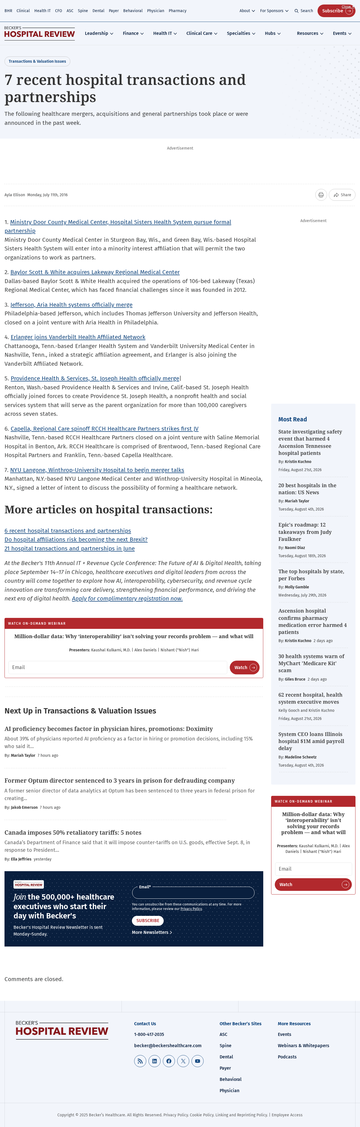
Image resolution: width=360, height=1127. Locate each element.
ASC (70, 10)
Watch (241, 667)
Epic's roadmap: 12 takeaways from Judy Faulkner (305, 531)
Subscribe (332, 10)
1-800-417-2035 (149, 1034)
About (245, 10)
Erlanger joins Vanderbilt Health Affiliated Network (78, 337)
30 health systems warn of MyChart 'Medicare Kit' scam (311, 663)
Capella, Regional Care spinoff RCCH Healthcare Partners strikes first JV (105, 428)
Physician (155, 10)
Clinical (23, 10)
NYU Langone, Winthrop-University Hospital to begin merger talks (97, 470)
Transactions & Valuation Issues (37, 61)
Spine (83, 10)
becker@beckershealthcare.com (168, 1045)
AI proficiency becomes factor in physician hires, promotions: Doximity (109, 729)
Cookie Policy (201, 1115)
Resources (307, 33)
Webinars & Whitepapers (303, 1045)
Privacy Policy (191, 909)
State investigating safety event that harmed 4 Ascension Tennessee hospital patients (310, 442)
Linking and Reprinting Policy (241, 1115)
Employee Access (287, 1115)
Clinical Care (199, 33)
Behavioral (133, 10)
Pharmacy (177, 10)
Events (339, 33)
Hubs (270, 33)
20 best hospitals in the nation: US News (307, 489)
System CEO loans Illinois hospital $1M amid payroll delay (311, 741)
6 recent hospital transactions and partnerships (67, 530)
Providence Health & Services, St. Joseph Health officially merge (95, 378)
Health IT (42, 10)
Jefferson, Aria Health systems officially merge (71, 304)
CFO (58, 10)
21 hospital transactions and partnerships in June (69, 548)
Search (307, 10)
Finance (131, 33)
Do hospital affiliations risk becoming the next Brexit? (76, 539)
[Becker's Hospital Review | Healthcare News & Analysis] (39, 33)
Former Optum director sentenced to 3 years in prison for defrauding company (119, 780)
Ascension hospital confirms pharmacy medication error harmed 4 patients (312, 621)
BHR (8, 10)
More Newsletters (150, 932)
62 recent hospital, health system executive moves (310, 698)
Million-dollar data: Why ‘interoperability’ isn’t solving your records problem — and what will (133, 636)
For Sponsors (272, 10)
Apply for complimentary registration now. (127, 598)
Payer (114, 10)
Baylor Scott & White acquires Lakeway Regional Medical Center (95, 272)
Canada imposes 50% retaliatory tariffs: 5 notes (72, 832)
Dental (98, 10)
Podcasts (287, 1057)
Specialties (238, 33)
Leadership (96, 33)
